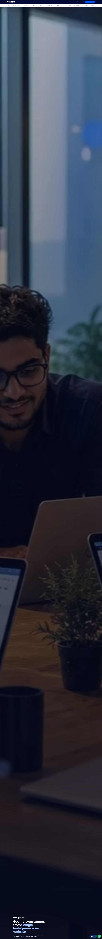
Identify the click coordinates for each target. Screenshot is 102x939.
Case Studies (85, 5)
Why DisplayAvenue (16, 5)
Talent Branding (77, 5)
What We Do (25, 5)
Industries (34, 5)
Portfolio (92, 5)
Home (9, 5)
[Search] (75, 2)
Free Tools (64, 5)
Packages (57, 5)
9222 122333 (81, 1)
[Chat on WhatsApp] (99, 936)
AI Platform (49, 5)
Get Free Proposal (89, 1)
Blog (70, 5)
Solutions (41, 5)
